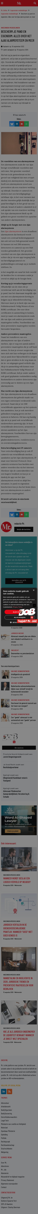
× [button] (33, 590)
